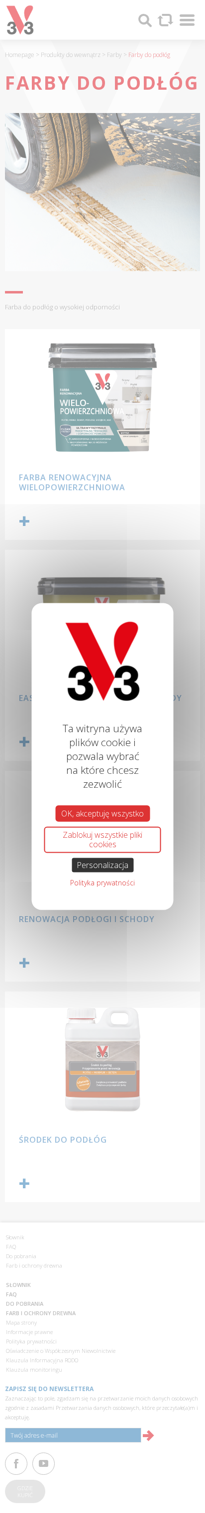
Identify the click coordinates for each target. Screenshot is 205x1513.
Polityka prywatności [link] (102, 882)
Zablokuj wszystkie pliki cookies (102, 839)
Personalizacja (102, 864)
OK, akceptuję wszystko (102, 813)
